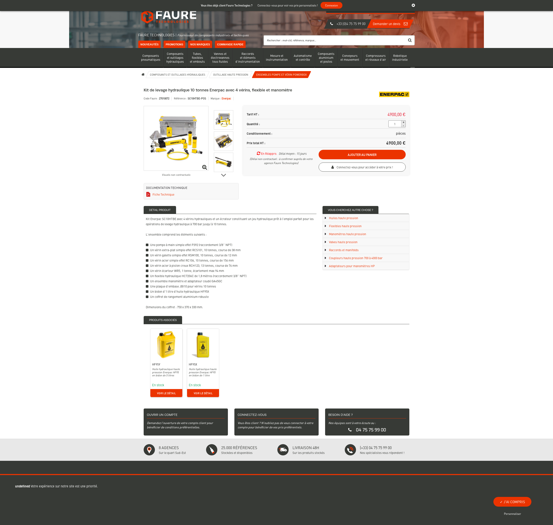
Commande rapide (230, 44)
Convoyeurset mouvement (349, 57)
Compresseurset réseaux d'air (375, 57)
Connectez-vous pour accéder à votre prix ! (364, 167)
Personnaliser (512, 514)
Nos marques (200, 44)
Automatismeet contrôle (303, 57)
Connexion (331, 5)
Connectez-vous (252, 414)
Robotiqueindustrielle (400, 57)
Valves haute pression (343, 242)
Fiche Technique (163, 194)
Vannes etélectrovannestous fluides (220, 57)
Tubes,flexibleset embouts (197, 57)
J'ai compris (514, 501)
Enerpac (226, 98)
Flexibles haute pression (345, 226)
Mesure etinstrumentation (277, 57)
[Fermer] (415, 5)
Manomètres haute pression (347, 234)
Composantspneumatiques (150, 57)
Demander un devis (387, 23)
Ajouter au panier (362, 154)
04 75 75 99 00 (371, 430)
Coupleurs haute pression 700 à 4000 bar (355, 258)
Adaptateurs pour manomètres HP (351, 266)
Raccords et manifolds (343, 250)
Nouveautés (149, 44)
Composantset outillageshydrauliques (175, 57)
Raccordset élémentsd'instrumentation (247, 57)
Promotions (174, 44)
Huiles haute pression (343, 218)
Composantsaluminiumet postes (326, 57)
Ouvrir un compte (162, 414)
